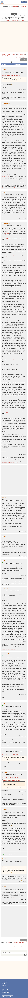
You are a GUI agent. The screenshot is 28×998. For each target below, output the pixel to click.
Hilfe (4, 984)
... (6, 62)
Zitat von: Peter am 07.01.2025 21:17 (10, 777)
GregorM (6, 654)
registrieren (23, 6)
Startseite (5, 982)
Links (4, 985)
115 (17, 62)
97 (12, 62)
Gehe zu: (25, 951)
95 (9, 62)
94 (7, 62)
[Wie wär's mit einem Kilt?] (2, 656)
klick (14, 897)
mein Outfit (4, 451)
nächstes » (24, 57)
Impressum (6, 991)
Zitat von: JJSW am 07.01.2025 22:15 (10, 865)
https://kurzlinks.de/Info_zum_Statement (10, 187)
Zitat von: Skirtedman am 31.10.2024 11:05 (11, 75)
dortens (7, 233)
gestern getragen (6, 176)
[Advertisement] (14, 37)
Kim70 (5, 536)
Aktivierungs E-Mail (14, 8)
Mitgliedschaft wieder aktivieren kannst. (14, 20)
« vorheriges (18, 57)
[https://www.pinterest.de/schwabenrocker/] (2, 811)
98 (14, 62)
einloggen (15, 6)
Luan (5, 886)
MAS (5, 69)
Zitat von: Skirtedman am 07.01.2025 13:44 (11, 754)
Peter (5, 750)
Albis (5, 192)
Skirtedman (7, 103)
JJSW (5, 809)
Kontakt (5, 989)
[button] (24, 2)
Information (6, 996)
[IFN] (2, 71)
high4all (6, 773)
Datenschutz (6, 992)
